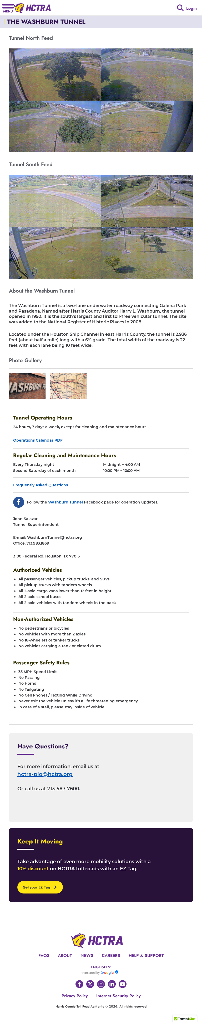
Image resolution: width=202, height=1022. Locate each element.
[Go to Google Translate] (98, 972)
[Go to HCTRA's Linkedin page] (112, 984)
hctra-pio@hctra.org (45, 774)
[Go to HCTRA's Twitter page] (90, 984)
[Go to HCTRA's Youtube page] (123, 984)
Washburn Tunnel (65, 502)
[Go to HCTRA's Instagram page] (101, 984)
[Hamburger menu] (8, 8)
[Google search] (180, 7)
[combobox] (101, 967)
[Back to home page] (32, 8)
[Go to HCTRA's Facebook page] (79, 984)
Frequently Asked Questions (40, 485)
